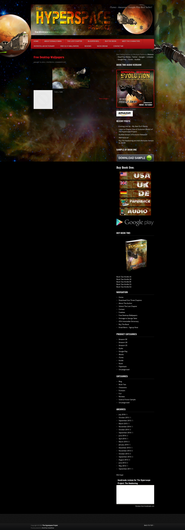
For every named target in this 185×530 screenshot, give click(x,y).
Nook (121, 363)
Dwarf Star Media (124, 57)
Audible (137, 59)
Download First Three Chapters (130, 300)
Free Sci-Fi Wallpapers (69, 46)
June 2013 (122, 463)
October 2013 (124, 454)
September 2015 (125, 421)
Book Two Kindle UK (123, 279)
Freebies (122, 312)
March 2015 (123, 424)
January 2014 (123, 445)
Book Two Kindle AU (123, 287)
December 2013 (124, 448)
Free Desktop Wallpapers (49, 57)
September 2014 (125, 433)
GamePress (51, 528)
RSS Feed (119, 475)
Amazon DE (123, 339)
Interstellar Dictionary (44, 46)
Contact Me (118, 46)
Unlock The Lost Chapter (128, 306)
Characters (123, 387)
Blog (120, 381)
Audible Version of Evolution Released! (133, 135)
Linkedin (150, 57)
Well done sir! (124, 138)
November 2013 (125, 451)
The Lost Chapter (74, 41)
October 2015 (124, 418)
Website (150, 54)
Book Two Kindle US (123, 277)
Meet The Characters (131, 41)
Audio (121, 348)
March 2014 (123, 442)
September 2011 (125, 469)
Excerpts (122, 390)
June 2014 (122, 436)
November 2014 (125, 427)
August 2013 (123, 460)
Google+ (142, 57)
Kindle (121, 360)
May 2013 (122, 466)
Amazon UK (123, 342)
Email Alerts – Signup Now (128, 327)
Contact (122, 309)
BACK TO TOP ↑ (149, 525)
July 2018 (122, 415)
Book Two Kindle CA (123, 284)
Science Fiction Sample (127, 400)
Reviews (88, 46)
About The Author (125, 303)
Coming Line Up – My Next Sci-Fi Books (133, 126)
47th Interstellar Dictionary (129, 321)
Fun (120, 394)
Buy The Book (110, 41)
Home (36, 41)
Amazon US (123, 345)
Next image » (104, 99)
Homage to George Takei (128, 318)
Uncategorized (124, 370)
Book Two (122, 384)
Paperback (123, 366)
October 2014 (124, 430)
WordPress (45, 528)
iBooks (121, 354)
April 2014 (122, 439)
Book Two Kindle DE (123, 282)
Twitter (134, 57)
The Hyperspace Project (50, 525)
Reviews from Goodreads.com (144, 506)
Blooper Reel (93, 41)
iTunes (130, 59)
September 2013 (125, 457)
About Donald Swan (53, 41)
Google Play (122, 59)
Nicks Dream (102, 46)
